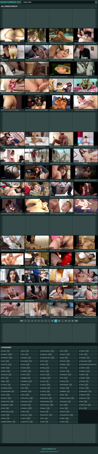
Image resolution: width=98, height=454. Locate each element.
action (5, 351)
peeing (64, 381)
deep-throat (7, 401)
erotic (25, 351)
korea (45, 371)
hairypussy (26, 401)
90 (65, 320)
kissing (45, 368)
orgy (64, 357)
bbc (5, 378)
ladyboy (46, 378)
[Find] (96, 2)
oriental (65, 361)
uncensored (86, 361)
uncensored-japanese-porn (88, 365)
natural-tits (47, 415)
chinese (6, 398)
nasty (45, 411)
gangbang (26, 381)
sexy (64, 408)
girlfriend (26, 391)
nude (45, 421)
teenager (85, 357)
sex (64, 405)
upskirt (84, 374)
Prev (21, 320)
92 (72, 320)
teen (84, 354)
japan (26, 418)
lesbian (46, 384)
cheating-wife (8, 391)
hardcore (26, 408)
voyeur (84, 388)
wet (84, 401)
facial (25, 364)
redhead (65, 391)
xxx (83, 408)
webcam (85, 394)
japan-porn (27, 421)
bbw (5, 381)
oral (64, 351)
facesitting (26, 361)
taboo (64, 418)
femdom (26, 371)
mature (45, 408)
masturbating (47, 401)
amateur (7, 354)
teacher (84, 351)
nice (44, 418)
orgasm (65, 354)
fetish (25, 374)
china (5, 394)
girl (25, 388)
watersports (86, 391)
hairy (25, 394)
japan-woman (48, 351)
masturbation (47, 405)
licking (45, 391)
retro (64, 394)
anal (5, 361)
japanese (46, 354)
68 (59, 320)
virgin (84, 384)
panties (65, 371)
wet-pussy (85, 405)
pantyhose (66, 374)
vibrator (85, 378)
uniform (85, 368)
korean (45, 374)
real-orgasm (66, 384)
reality (65, 388)
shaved (65, 411)
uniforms (85, 371)
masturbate (46, 398)
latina (45, 381)
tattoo (64, 421)
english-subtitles (8, 421)
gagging (26, 378)
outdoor (65, 364)
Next (76, 320)
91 (69, 320)
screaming (65, 401)
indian (25, 411)
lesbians (46, 388)
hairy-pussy (27, 398)
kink (45, 361)
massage (46, 394)
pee (64, 378)
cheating (6, 388)
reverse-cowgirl (67, 398)
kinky (45, 364)
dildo (5, 415)
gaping (25, 384)
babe (5, 368)
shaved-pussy (67, 415)
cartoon (6, 384)
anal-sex (6, 364)
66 (52, 320)
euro (25, 354)
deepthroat (7, 405)
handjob (26, 405)
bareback (6, 374)
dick (5, 408)
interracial (26, 415)
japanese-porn (48, 357)
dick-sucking (7, 411)
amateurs (7, 357)
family (25, 368)
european (26, 357)
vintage (84, 381)
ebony (5, 418)
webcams (85, 398)
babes (6, 371)
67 (55, 320)
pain (64, 368)
